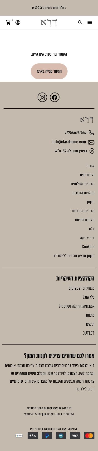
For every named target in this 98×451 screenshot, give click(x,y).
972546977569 (75, 132)
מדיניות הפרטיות (83, 210)
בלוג (91, 228)
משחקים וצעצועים (81, 288)
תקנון (90, 201)
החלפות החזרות (83, 192)
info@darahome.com (70, 142)
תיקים (90, 324)
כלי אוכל (88, 297)
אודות (90, 165)
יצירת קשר (86, 174)
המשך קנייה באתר (49, 71)
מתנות (90, 315)
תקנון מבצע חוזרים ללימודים (74, 255)
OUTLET (88, 333)
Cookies (88, 246)
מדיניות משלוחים (82, 183)
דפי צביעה (87, 237)
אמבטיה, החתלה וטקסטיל (76, 306)
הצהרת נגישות (84, 219)
